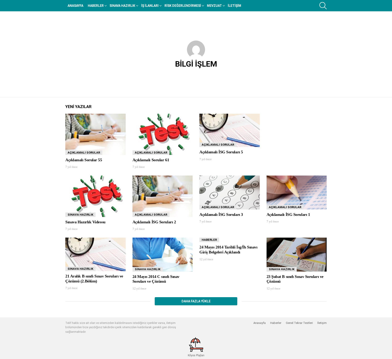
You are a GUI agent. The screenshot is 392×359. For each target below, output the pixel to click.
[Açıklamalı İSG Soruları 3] (229, 192)
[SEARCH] (323, 5)
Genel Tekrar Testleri (299, 323)
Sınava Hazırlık (122, 5)
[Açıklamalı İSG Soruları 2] (162, 196)
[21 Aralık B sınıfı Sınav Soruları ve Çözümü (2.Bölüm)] (95, 254)
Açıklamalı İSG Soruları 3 (221, 214)
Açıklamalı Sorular (84, 152)
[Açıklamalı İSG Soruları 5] (229, 130)
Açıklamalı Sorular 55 (83, 160)
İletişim (234, 5)
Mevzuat (214, 5)
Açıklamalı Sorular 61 (150, 160)
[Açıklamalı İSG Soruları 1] (297, 192)
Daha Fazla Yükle (196, 301)
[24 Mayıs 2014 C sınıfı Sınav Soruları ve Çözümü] (162, 254)
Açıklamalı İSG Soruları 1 (288, 214)
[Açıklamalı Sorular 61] (162, 134)
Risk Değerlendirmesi (182, 5)
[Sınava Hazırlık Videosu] (95, 196)
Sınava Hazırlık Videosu (85, 222)
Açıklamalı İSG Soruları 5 (221, 152)
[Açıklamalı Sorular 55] (95, 134)
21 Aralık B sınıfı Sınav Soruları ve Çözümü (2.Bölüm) (94, 278)
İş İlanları (150, 5)
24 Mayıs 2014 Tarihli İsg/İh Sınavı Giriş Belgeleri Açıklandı (228, 249)
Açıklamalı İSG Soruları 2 (154, 222)
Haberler (96, 5)
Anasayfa (75, 5)
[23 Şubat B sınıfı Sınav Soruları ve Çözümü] (297, 255)
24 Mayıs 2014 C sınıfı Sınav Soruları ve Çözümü (155, 279)
